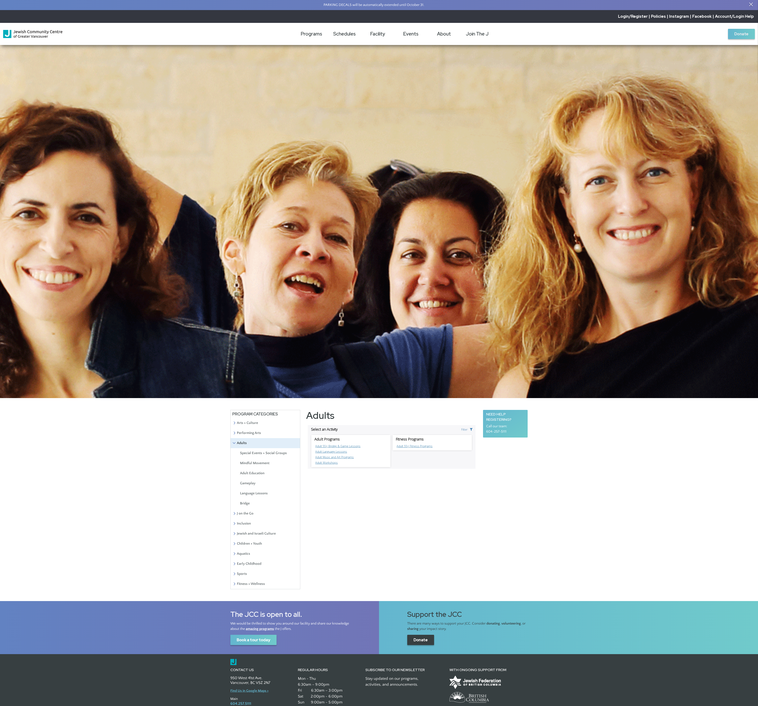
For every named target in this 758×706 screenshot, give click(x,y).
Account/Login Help (734, 16)
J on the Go (245, 513)
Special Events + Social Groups (263, 453)
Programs (311, 34)
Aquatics (243, 554)
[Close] (751, 4)
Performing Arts (249, 433)
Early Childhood (249, 564)
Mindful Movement (254, 463)
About (444, 34)
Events (410, 34)
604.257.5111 (240, 703)
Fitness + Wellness (251, 584)
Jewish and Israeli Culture (256, 534)
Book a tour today (253, 639)
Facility (377, 34)
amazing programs (260, 629)
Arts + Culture (247, 423)
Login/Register (633, 16)
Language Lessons (254, 493)
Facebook (702, 16)
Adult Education (252, 473)
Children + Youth (249, 544)
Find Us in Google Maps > (249, 691)
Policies (658, 16)
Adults (242, 443)
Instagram (679, 16)
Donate (741, 33)
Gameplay (247, 483)
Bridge (245, 503)
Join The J (477, 34)
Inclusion (244, 524)
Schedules (344, 34)
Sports (242, 574)
